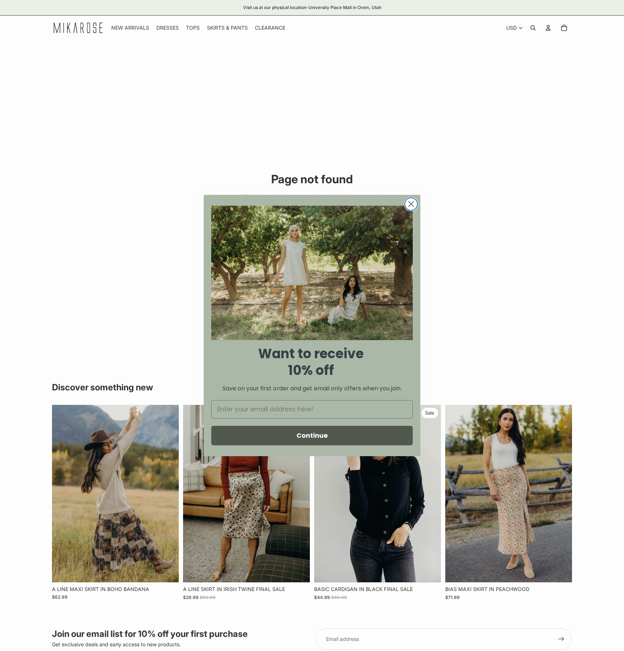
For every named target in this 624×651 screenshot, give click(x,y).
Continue (312, 435)
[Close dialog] (411, 204)
